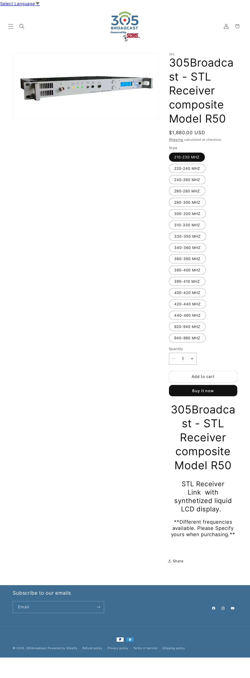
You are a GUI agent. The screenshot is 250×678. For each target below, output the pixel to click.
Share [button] (178, 561)
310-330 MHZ (187, 225)
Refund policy (92, 648)
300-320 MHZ (187, 213)
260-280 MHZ (187, 191)
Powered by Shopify (62, 648)
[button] (10, 26)
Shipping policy (173, 648)
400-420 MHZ (187, 293)
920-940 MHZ (187, 326)
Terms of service (145, 648)
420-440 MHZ (187, 304)
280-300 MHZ (187, 202)
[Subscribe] (98, 607)
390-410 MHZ (187, 281)
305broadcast (36, 648)
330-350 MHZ (187, 236)
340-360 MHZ (187, 247)
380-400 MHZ (187, 270)
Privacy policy (118, 648)
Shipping (176, 139)
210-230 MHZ (187, 157)
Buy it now (203, 390)
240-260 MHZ (187, 180)
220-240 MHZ (187, 168)
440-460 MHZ (187, 315)
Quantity (176, 349)
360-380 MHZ (187, 259)
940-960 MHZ (187, 338)
